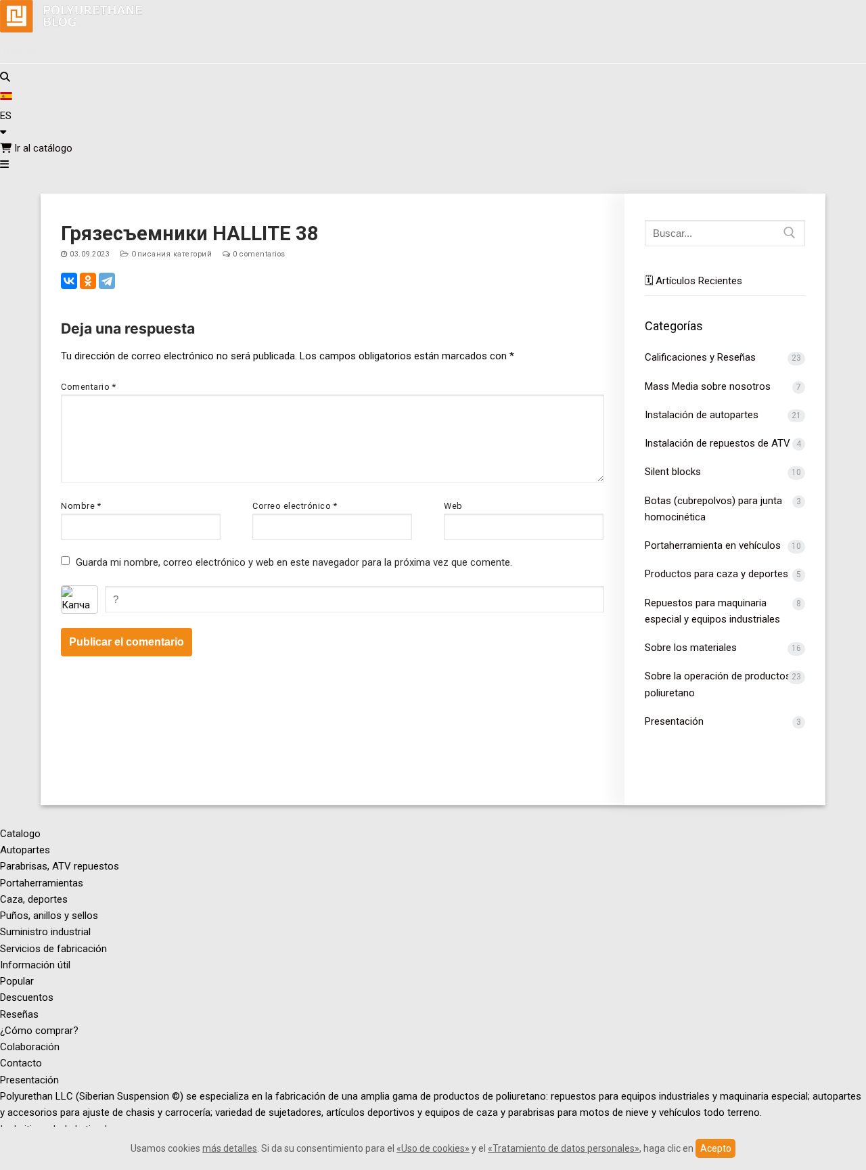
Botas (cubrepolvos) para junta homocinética (713, 509)
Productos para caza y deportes (716, 574)
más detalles (229, 1148)
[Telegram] (107, 281)
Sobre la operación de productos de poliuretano (724, 684)
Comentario (88, 387)
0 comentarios (258, 254)
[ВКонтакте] (69, 281)
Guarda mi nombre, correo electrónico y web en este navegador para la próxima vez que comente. (294, 562)
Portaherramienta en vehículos (713, 545)
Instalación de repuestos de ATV (717, 443)
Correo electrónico (294, 506)
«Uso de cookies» (433, 1148)
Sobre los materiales (691, 648)
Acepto (715, 1148)
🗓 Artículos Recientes (693, 281)
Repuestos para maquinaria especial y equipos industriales (712, 611)
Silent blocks (673, 472)
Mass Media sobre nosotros (708, 386)
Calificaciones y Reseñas (700, 357)
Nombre (81, 506)
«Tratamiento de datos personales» (563, 1148)
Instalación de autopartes (701, 415)
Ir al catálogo (42, 148)
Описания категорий (170, 254)
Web (453, 506)
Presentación (674, 721)
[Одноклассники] (88, 281)
